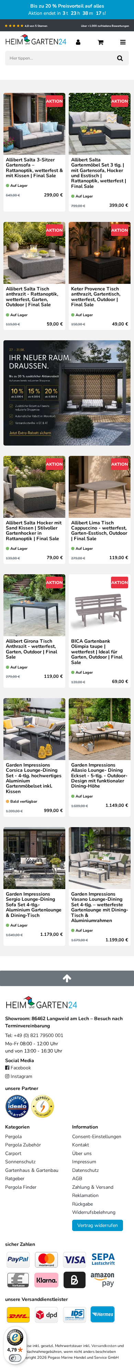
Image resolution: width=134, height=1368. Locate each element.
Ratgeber (14, 1178)
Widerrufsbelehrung (93, 1212)
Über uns (82, 1153)
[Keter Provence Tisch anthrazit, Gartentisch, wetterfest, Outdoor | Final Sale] (100, 255)
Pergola (13, 1136)
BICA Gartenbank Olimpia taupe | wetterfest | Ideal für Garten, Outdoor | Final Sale (96, 652)
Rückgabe (82, 1204)
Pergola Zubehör (23, 1145)
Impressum (84, 1161)
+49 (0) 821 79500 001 (38, 1035)
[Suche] (120, 58)
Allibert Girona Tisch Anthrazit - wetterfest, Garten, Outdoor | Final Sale (31, 649)
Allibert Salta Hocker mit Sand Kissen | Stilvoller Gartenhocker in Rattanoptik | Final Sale (34, 531)
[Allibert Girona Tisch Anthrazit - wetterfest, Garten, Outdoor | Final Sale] (34, 607)
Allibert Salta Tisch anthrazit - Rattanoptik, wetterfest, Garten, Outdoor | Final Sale (32, 297)
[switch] (15, 1358)
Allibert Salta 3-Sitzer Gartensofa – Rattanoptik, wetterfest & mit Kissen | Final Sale (34, 168)
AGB (77, 1178)
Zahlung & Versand (92, 1187)
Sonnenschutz (20, 1161)
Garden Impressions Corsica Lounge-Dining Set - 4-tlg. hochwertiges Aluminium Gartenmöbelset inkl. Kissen (34, 778)
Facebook (21, 1068)
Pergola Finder (20, 1187)
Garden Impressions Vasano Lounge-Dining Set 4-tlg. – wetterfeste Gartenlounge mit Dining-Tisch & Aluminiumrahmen (99, 907)
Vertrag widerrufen (97, 1225)
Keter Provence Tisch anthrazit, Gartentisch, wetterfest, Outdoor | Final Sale (95, 297)
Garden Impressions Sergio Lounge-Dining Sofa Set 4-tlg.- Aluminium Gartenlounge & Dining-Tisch (34, 904)
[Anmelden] (78, 42)
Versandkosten (103, 1345)
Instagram (21, 1076)
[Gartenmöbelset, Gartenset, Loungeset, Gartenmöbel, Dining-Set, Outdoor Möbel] (34, 731)
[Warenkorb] (100, 42)
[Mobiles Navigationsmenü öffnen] (123, 42)
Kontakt (80, 1145)
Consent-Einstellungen (96, 1136)
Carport (13, 1153)
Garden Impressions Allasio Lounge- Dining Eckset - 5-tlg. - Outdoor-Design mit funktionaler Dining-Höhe (99, 775)
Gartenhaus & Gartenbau (31, 1170)
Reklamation (85, 1195)
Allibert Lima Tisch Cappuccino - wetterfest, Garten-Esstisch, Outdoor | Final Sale (99, 531)
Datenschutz (85, 1170)
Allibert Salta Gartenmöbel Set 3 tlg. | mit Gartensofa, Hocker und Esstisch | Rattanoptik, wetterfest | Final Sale (98, 173)
